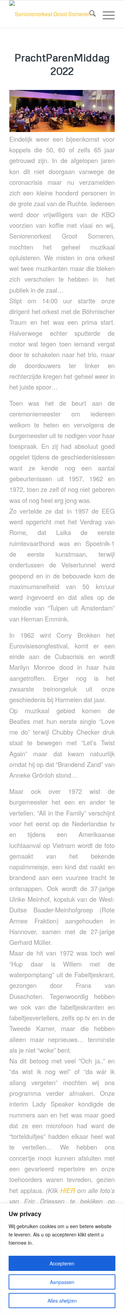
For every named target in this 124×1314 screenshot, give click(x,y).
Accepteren (62, 1263)
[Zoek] (89, 14)
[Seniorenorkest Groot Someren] (51, 14)
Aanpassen (62, 1281)
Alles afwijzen (62, 1300)
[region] (62, 1258)
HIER (67, 1190)
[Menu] (105, 14)
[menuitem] (89, 14)
